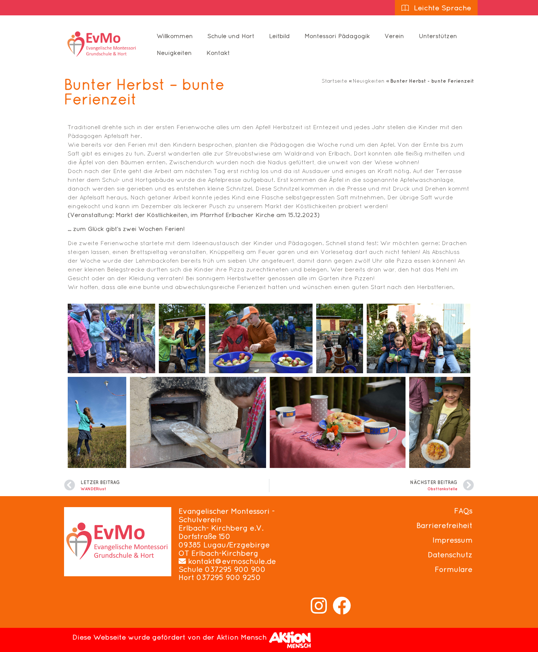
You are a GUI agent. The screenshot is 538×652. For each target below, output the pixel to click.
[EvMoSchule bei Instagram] (319, 605)
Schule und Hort (231, 36)
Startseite (334, 81)
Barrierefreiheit (444, 525)
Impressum (452, 540)
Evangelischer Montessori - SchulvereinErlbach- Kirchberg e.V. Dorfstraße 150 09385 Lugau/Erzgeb (227, 528)
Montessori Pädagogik (337, 36)
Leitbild (279, 36)
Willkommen (175, 36)
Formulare (453, 569)
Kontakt (218, 52)
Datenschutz (450, 555)
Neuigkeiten (174, 52)
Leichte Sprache (441, 8)
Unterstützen (438, 36)
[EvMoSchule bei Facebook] (342, 605)
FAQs (463, 511)
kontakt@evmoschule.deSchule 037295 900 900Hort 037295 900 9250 (227, 569)
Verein (394, 36)
